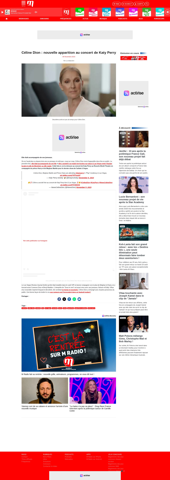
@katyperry (80, 173)
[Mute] (35, 12)
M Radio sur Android (94, 459)
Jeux (141, 19)
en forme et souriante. (70, 290)
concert (24, 308)
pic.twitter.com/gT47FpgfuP (70, 175)
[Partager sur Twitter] (63, 300)
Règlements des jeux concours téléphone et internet (116, 471)
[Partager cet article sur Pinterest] (69, 300)
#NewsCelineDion (105, 182)
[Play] (3, 12)
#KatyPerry (94, 182)
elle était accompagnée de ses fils (43, 164)
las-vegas (48, 308)
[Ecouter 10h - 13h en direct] (133, 58)
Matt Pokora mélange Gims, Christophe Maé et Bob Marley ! (133, 339)
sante (60, 308)
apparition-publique (80, 308)
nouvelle (54, 308)
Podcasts (122, 19)
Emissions (44, 19)
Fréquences (65, 19)
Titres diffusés (27, 459)
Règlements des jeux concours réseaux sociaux (115, 459)
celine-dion (31, 308)
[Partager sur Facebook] (58, 300)
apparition (71, 308)
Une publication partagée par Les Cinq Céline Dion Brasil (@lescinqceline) (69, 280)
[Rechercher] (147, 4)
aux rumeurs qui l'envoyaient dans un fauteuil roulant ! (70, 292)
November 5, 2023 (86, 178)
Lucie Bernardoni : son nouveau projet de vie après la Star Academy (132, 199)
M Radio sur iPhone (93, 457)
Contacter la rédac (50, 466)
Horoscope (159, 19)
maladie (38, 308)
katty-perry (91, 308)
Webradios (24, 19)
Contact (25, 457)
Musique (103, 19)
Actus (85, 19)
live (43, 308)
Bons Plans (47, 457)
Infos (45, 459)
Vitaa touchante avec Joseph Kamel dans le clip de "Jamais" (131, 296)
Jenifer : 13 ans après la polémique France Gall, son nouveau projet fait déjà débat (132, 155)
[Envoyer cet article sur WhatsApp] (74, 300)
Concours (46, 464)
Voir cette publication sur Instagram (35, 240)
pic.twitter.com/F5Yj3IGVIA (70, 185)
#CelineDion (85, 182)
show (64, 308)
